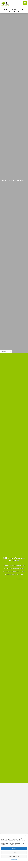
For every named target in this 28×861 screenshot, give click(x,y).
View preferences (14, 856)
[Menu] (25, 3)
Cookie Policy (14, 859)
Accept (14, 848)
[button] (26, 835)
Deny (14, 852)
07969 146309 (20, 578)
